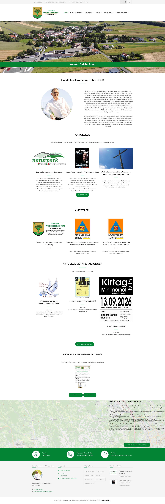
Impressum (63, 475)
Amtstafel (88, 13)
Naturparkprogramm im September (49, 172)
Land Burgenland (65, 470)
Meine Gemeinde (76, 13)
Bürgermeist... (100, 479)
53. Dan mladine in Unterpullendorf (82, 301)
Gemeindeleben (121, 13)
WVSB (62, 473)
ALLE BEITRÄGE (82, 194)
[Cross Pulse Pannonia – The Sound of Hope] (82, 158)
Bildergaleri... (89, 479)
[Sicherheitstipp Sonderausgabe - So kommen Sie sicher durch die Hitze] (116, 228)
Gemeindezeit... (89, 483)
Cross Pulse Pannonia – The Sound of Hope (82, 172)
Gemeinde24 (68, 500)
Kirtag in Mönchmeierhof (116, 326)
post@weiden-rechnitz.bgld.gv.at (56, 2)
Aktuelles (101, 471)
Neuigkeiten (108, 13)
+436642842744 (38, 489)
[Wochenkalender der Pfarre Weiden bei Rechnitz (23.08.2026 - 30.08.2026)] (116, 158)
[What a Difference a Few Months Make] (113, 472)
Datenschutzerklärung (105, 500)
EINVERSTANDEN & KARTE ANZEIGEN (137, 445)
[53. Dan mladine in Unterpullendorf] (82, 287)
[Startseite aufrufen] (46, 13)
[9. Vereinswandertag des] (49, 287)
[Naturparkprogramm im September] (49, 158)
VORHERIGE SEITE (76, 395)
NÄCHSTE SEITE (90, 395)
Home (66, 13)
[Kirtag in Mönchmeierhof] (116, 300)
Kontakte (98, 475)
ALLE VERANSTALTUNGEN (84, 344)
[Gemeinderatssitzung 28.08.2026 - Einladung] (49, 228)
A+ (121, 2)
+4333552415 (39, 2)
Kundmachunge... (90, 471)
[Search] (129, 2)
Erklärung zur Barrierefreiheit (68, 478)
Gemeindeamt (89, 475)
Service (98, 13)
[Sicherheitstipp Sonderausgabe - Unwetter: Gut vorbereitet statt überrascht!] (82, 228)
